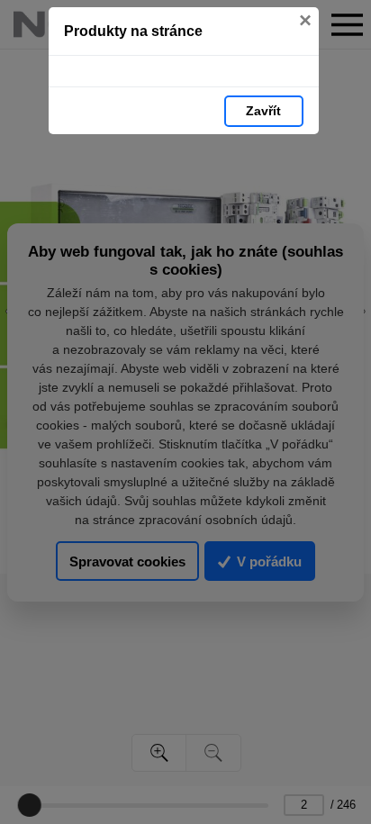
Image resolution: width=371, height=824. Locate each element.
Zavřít (263, 111)
